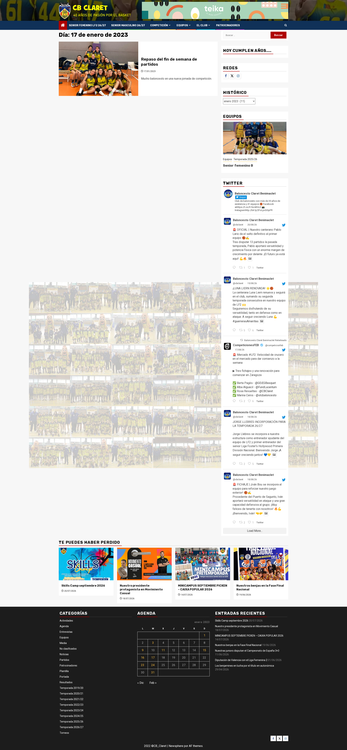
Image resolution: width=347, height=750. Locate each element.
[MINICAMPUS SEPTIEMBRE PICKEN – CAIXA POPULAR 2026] (202, 564)
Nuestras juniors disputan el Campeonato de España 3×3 (247, 650)
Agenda (64, 626)
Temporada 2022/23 (71, 704)
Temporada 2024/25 (71, 716)
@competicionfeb (274, 345)
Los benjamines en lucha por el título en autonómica (244, 665)
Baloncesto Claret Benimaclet (253, 220)
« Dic (140, 682)
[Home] (63, 25)
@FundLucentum (266, 387)
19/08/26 (252, 283)
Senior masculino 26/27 (128, 25)
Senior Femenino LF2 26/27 (87, 25)
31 (153, 672)
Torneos (64, 732)
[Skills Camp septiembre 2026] (86, 564)
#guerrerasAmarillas (245, 321)
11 (163, 650)
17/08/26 (239, 349)
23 (142, 665)
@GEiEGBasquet (265, 383)
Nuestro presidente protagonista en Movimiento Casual (141, 589)
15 (204, 650)
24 (153, 665)
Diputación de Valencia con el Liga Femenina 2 (241, 660)
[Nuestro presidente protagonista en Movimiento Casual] (144, 564)
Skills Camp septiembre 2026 (83, 585)
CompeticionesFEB (246, 345)
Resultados (66, 682)
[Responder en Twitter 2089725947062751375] (235, 463)
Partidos (64, 659)
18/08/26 (252, 417)
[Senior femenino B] (254, 138)
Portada (64, 676)
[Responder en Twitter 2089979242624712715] (235, 330)
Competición (159, 25)
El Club (202, 25)
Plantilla (64, 671)
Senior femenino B (238, 166)
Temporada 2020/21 (71, 693)
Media (63, 643)
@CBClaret (266, 391)
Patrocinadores (228, 25)
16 (142, 657)
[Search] (285, 25)
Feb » (153, 682)
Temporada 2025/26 (245, 159)
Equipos (182, 25)
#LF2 (252, 354)
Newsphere (176, 746)
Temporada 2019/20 (71, 687)
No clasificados (68, 648)
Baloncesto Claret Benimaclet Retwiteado (265, 340)
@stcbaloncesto (266, 395)
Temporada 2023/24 (71, 710)
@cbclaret (238, 224)
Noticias (64, 654)
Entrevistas (66, 631)
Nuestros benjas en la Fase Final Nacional (238, 645)
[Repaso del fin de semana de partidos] (98, 69)
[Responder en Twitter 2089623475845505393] (235, 522)
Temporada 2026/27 (71, 727)
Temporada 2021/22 (71, 699)
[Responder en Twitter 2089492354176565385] (235, 401)
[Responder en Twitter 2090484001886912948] (235, 267)
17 (153, 657)
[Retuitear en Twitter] (241, 340)
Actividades (66, 620)
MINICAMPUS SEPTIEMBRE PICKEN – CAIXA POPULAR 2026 (202, 587)
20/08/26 (252, 224)
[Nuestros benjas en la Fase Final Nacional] (261, 564)
